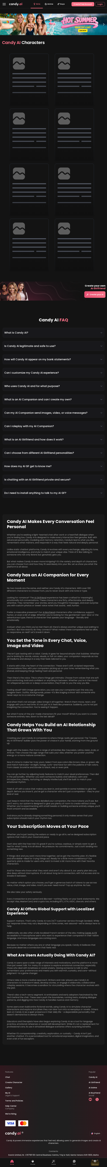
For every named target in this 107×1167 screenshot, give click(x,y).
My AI (7, 1093)
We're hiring (10, 1114)
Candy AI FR (91, 932)
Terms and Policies (14, 1100)
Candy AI (93, 1077)
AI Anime (93, 1087)
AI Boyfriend (49, 612)
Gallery (8, 1087)
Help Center (11, 1106)
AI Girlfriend (40, 597)
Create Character (13, 1082)
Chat (7, 1077)
